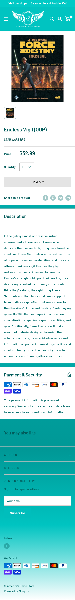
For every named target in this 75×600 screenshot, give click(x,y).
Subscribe (17, 513)
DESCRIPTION (17, 226)
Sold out (38, 182)
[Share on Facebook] (45, 198)
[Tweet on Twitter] (60, 198)
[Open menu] (6, 19)
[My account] (60, 19)
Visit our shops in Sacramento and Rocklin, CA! (37, 3)
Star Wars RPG (14, 139)
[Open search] (52, 19)
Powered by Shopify (16, 591)
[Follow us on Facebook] (7, 546)
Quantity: (10, 167)
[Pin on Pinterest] (53, 198)
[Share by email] (68, 198)
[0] (67, 18)
